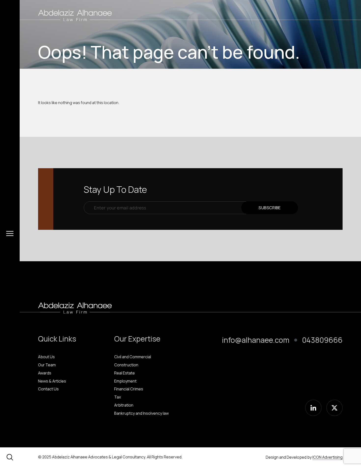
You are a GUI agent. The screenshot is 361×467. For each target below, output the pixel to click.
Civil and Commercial (132, 356)
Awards (44, 373)
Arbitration (123, 405)
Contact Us (48, 389)
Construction (126, 365)
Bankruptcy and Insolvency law (141, 413)
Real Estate (124, 373)
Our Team (47, 365)
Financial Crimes (128, 389)
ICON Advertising (327, 457)
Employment (125, 381)
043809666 (322, 340)
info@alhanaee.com (255, 340)
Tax (117, 397)
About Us (46, 356)
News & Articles (52, 381)
